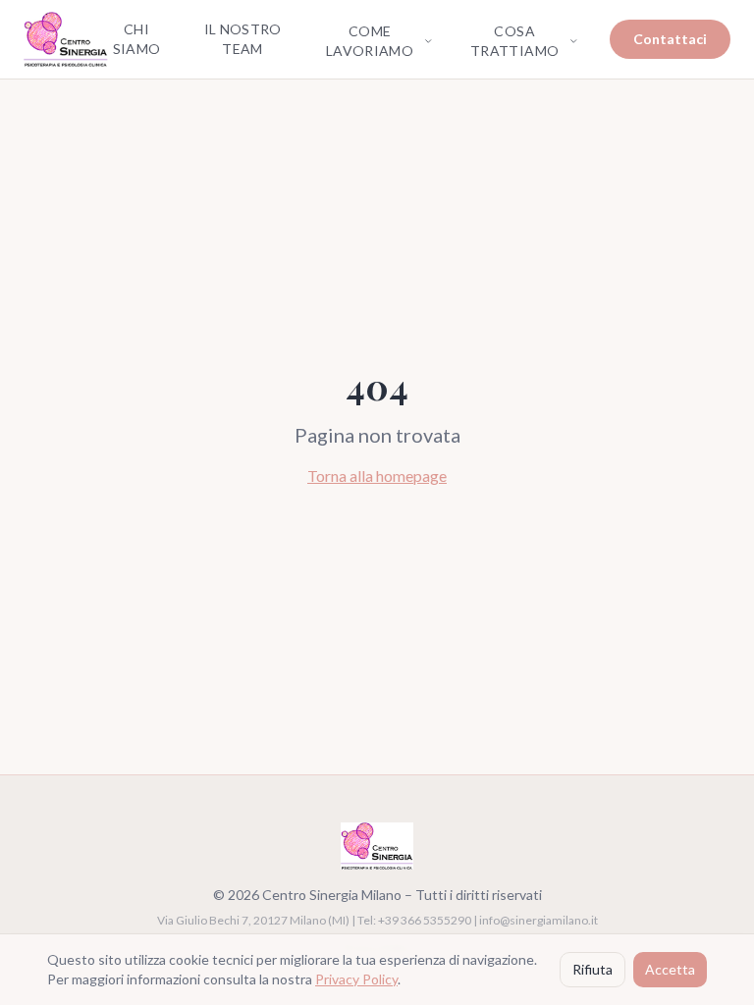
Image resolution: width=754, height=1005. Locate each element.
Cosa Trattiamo (514, 41)
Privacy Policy (356, 979)
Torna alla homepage (377, 475)
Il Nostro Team (243, 39)
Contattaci (670, 38)
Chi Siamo (137, 39)
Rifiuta (592, 969)
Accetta (670, 969)
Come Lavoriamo (369, 41)
